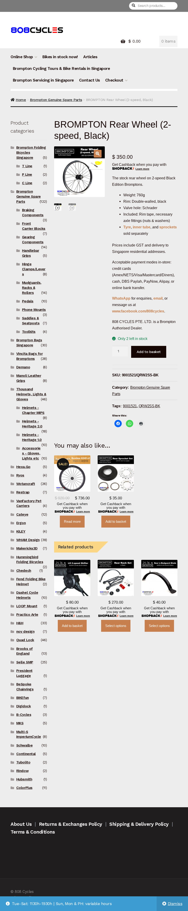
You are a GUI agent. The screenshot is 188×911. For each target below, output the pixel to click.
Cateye (22, 514)
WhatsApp (121, 298)
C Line (27, 183)
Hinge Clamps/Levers (33, 269)
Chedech (23, 571)
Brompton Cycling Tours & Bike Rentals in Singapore (61, 68)
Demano (23, 367)
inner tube (141, 227)
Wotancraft (25, 484)
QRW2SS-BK (149, 406)
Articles (90, 57)
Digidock (23, 706)
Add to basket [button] (115, 521)
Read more (72, 521)
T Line (27, 166)
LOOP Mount (26, 606)
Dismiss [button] (175, 903)
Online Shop (22, 57)
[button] (98, 154)
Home (21, 100)
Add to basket (149, 352)
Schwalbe (24, 745)
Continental (26, 754)
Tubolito (23, 762)
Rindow (22, 771)
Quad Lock (25, 640)
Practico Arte (27, 615)
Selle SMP (24, 662)
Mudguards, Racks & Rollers (31, 288)
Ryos (20, 475)
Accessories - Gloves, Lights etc (31, 453)
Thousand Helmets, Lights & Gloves (31, 394)
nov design (25, 631)
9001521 (130, 406)
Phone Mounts (34, 310)
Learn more (142, 168)
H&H (19, 623)
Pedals (27, 301)
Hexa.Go (23, 467)
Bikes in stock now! (60, 57)
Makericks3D (27, 548)
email (158, 298)
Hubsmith (24, 779)
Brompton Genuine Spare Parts (56, 100)
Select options (115, 626)
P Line (27, 174)
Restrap (23, 492)
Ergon (21, 523)
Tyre (127, 227)
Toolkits (29, 332)
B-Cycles (23, 715)
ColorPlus (24, 788)
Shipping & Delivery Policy (139, 824)
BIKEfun (22, 698)
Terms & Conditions (33, 832)
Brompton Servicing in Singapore (43, 80)
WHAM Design (28, 540)
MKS (20, 723)
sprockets (168, 227)
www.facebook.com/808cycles (138, 311)
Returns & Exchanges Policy (70, 824)
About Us (21, 824)
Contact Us (89, 80)
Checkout (114, 80)
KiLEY (20, 531)
